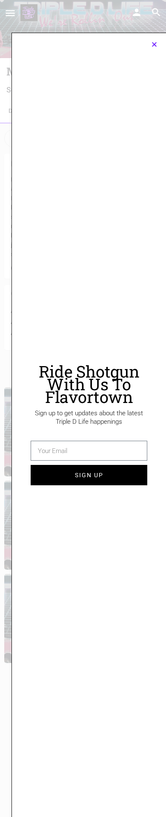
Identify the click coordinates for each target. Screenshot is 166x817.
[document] (83, 408)
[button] (154, 44)
